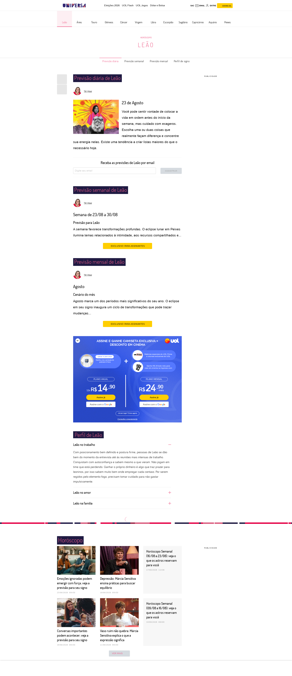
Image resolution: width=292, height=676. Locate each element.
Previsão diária (110, 61)
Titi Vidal (88, 91)
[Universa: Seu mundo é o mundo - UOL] (74, 5)
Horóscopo (146, 37)
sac (192, 6)
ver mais (117, 653)
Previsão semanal (134, 61)
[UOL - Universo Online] (88, 5)
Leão (146, 45)
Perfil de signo (182, 61)
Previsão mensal (159, 61)
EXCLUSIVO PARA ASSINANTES (128, 246)
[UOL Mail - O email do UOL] (200, 5)
